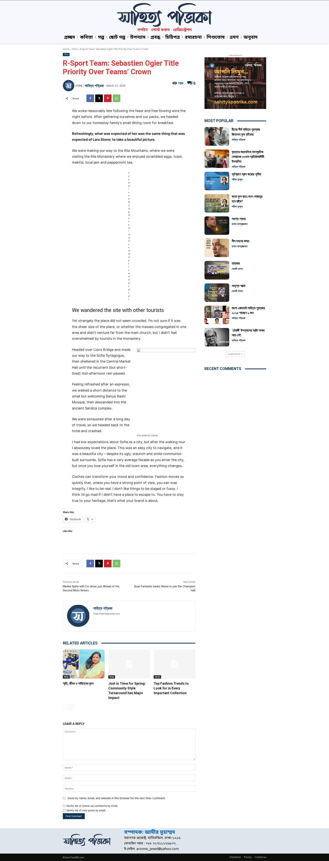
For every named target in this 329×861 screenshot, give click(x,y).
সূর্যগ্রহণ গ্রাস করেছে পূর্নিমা (246, 174)
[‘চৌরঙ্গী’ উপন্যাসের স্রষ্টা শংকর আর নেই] (216, 337)
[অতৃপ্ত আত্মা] (216, 292)
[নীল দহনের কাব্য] (216, 248)
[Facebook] (90, 98)
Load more (234, 354)
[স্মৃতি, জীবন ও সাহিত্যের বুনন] (84, 664)
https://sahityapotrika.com (106, 613)
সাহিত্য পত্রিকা (94, 85)
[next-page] (71, 707)
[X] (99, 98)
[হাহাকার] (216, 270)
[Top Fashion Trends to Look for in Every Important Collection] (174, 664)
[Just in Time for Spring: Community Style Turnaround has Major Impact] (129, 664)
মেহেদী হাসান (237, 268)
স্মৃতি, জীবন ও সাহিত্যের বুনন (78, 683)
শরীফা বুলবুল (237, 179)
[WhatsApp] (116, 98)
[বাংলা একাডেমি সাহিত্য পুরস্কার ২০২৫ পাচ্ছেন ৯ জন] (216, 315)
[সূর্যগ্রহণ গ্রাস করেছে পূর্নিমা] (216, 181)
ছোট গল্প (157, 677)
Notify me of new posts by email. (86, 810)
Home (66, 49)
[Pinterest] (108, 98)
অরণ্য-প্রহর (239, 219)
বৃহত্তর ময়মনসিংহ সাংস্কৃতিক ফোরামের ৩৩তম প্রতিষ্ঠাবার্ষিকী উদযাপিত (248, 156)
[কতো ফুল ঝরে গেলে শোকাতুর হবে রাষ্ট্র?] (216, 203)
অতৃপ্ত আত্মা (238, 286)
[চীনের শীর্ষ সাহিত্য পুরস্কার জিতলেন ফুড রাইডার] (216, 136)
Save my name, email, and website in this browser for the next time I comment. (117, 798)
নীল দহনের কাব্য (240, 241)
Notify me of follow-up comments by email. (92, 805)
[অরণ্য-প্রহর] (216, 225)
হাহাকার (236, 263)
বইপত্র (74, 49)
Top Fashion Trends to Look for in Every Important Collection (171, 688)
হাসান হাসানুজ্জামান (240, 224)
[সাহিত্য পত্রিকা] (69, 85)
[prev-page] (65, 707)
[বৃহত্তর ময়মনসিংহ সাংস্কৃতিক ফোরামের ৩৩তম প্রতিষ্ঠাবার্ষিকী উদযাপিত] (216, 158)
